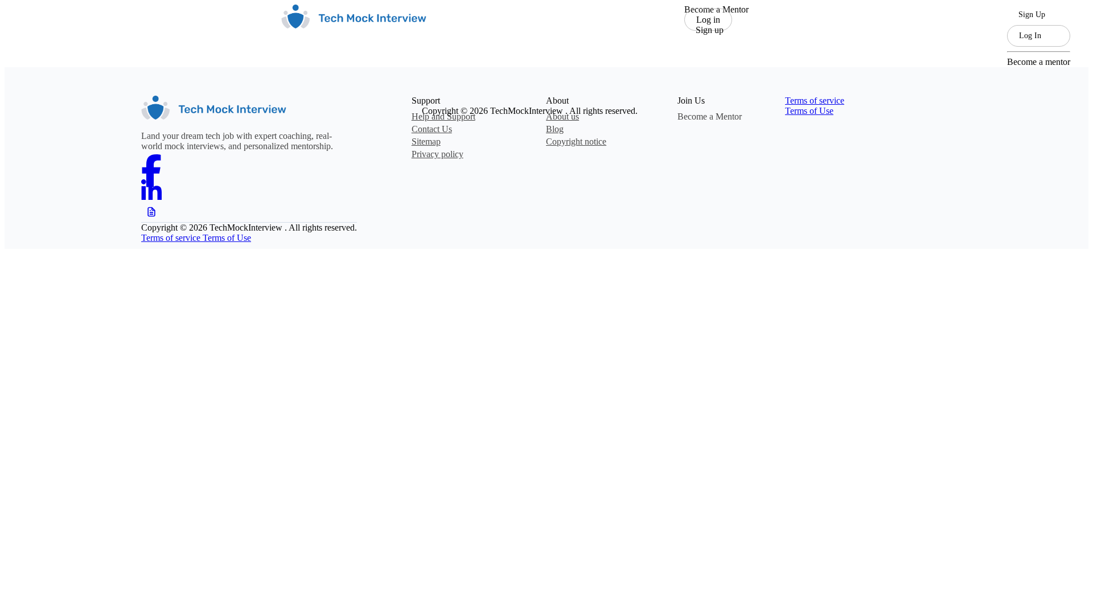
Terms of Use (809, 111)
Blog (555, 129)
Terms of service (814, 100)
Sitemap (426, 141)
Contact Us (432, 129)
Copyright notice (576, 141)
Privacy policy (437, 154)
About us (562, 116)
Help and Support (443, 116)
